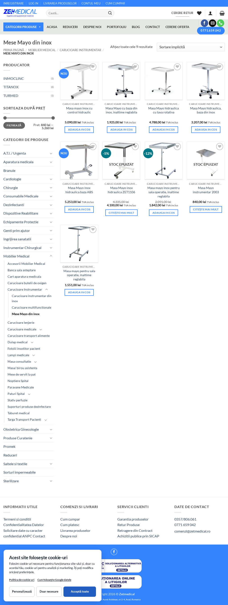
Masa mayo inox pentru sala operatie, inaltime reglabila (163, 192)
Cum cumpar (70, 519)
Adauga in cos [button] (79, 129)
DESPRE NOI (92, 27)
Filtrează (14, 125)
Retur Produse (128, 525)
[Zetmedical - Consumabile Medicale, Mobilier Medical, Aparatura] (21, 13)
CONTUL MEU (90, 3)
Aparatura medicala (18, 162)
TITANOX (10, 87)
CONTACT (152, 27)
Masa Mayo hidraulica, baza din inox (205, 110)
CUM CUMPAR (115, 3)
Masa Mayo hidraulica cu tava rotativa (163, 110)
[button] (210, 13)
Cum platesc (69, 525)
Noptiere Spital (18, 381)
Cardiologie (12, 179)
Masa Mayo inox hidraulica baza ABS (79, 190)
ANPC (27, 536)
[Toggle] (51, 153)
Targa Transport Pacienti (24, 419)
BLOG (136, 27)
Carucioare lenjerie (21, 322)
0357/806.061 (185, 519)
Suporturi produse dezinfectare (29, 406)
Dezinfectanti (13, 205)
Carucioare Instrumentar (80, 50)
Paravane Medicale (21, 387)
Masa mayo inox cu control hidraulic (79, 110)
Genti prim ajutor (16, 230)
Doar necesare (49, 591)
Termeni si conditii (17, 519)
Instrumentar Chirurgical (22, 247)
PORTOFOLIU (116, 27)
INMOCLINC (13, 78)
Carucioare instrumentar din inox (31, 298)
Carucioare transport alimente (29, 336)
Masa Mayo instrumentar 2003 (206, 190)
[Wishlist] (199, 13)
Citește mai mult (121, 212)
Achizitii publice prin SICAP (138, 536)
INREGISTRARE (13, 3)
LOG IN (33, 3)
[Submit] (110, 13)
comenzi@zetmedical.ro (192, 531)
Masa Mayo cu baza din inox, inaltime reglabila (121, 110)
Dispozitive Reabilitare (20, 213)
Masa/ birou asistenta (22, 368)
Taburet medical (19, 413)
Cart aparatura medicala (24, 276)
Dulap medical (18, 342)
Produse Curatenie (17, 438)
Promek (9, 446)
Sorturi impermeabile (19, 472)
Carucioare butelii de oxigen (27, 283)
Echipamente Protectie (20, 222)
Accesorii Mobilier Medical (26, 263)
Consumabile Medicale (20, 196)
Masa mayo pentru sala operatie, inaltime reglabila (79, 275)
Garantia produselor (133, 519)
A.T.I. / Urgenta (14, 153)
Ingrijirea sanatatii (17, 239)
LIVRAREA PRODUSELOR (60, 3)
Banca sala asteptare (22, 270)
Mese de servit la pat (22, 374)
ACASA (52, 27)
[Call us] (220, 23)
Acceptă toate (80, 591)
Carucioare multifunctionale (31, 307)
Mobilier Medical (42, 50)
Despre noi (68, 536)
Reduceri (10, 455)
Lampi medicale (18, 355)
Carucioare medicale (22, 329)
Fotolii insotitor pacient (24, 348)
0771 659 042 (185, 525)
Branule (9, 170)
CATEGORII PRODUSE (21, 27)
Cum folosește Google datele (54, 580)
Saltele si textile (15, 464)
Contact (39, 536)
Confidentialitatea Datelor (23, 525)
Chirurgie (10, 187)
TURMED (10, 95)
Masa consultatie (19, 361)
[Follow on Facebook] (204, 23)
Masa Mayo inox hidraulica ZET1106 (121, 190)
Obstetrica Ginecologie (21, 429)
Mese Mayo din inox (26, 314)
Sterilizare (11, 481)
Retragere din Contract (135, 530)
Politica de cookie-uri (21, 579)
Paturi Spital (16, 394)
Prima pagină (13, 50)
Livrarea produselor (75, 530)
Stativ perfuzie (17, 400)
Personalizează (22, 591)
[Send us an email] (212, 23)
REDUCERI (70, 27)
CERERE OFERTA (177, 27)
